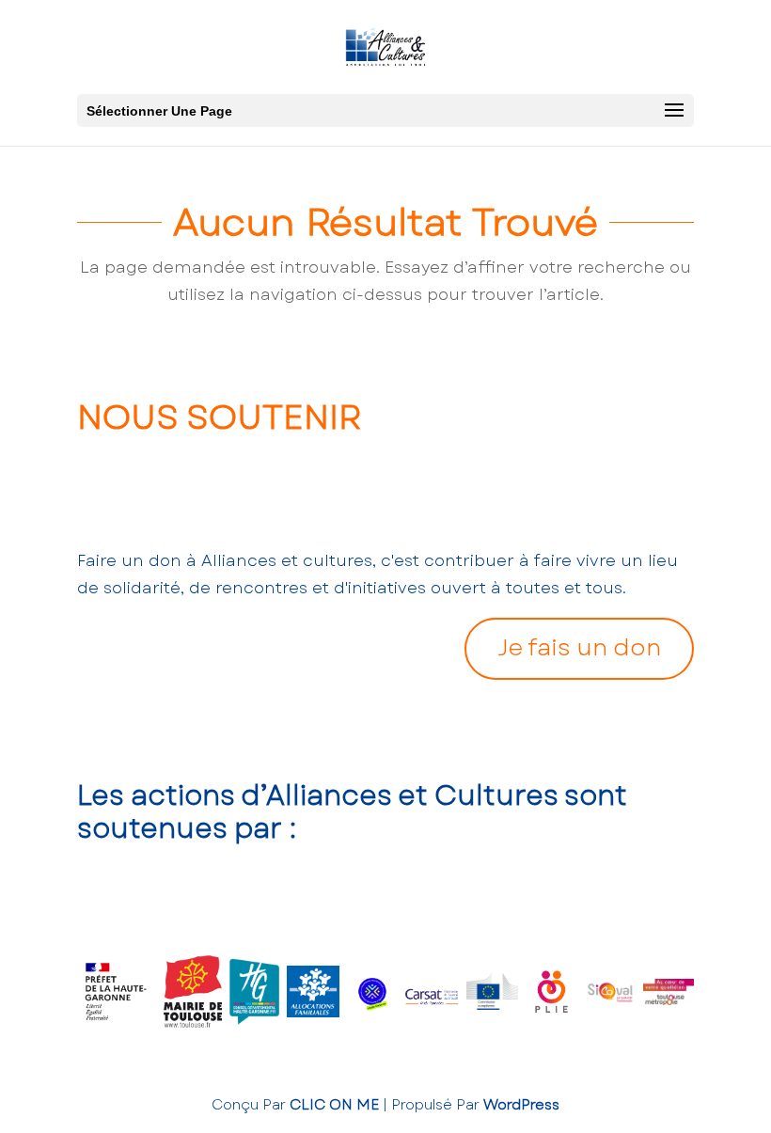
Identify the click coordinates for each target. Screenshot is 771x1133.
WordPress (521, 1104)
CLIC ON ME (334, 1104)
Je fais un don (579, 647)
